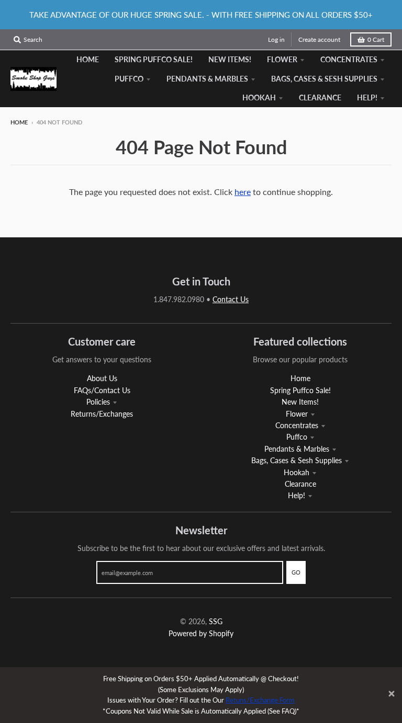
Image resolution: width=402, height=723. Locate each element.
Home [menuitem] (87, 59)
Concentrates (296, 425)
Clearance (300, 483)
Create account (319, 39)
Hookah (296, 472)
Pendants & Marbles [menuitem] (207, 78)
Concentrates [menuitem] (348, 59)
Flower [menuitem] (282, 59)
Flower (297, 413)
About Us (102, 378)
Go (296, 572)
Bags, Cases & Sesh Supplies (296, 460)
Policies (98, 401)
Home (19, 122)
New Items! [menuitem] (229, 59)
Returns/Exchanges (102, 413)
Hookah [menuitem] (259, 97)
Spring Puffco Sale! (300, 390)
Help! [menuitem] (367, 97)
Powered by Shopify (201, 633)
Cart (375, 39)
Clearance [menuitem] (320, 97)
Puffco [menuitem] (129, 78)
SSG (215, 621)
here (242, 192)
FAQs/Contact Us (102, 390)
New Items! (300, 401)
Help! (296, 495)
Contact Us (231, 299)
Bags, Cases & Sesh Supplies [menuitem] (324, 78)
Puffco (296, 436)
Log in (276, 39)
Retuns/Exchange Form (260, 700)
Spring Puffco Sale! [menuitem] (154, 59)
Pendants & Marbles (296, 448)
